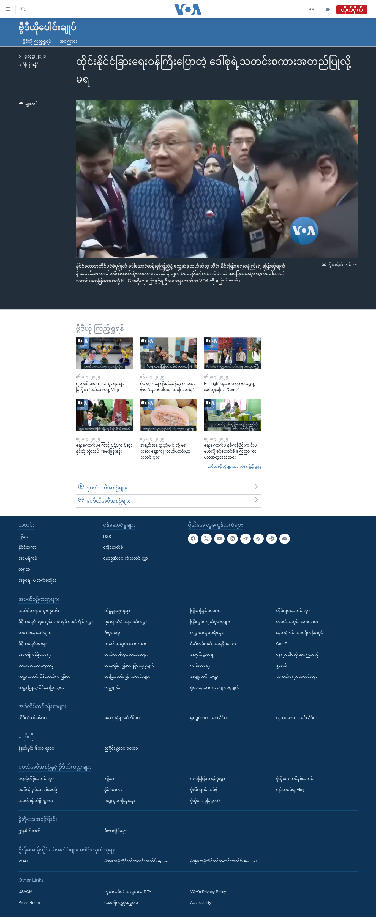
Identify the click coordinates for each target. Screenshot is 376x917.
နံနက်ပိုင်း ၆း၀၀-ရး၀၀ (36, 748)
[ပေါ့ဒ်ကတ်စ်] (271, 539)
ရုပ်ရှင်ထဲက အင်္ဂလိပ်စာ (209, 717)
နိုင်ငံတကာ (27, 547)
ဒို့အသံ (281, 665)
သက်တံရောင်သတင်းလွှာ (296, 676)
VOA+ (23, 861)
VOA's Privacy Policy (208, 891)
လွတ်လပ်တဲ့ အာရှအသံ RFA (127, 891)
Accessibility (200, 902)
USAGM (25, 891)
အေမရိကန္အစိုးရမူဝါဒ (121, 902)
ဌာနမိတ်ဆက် (29, 831)
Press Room (29, 902)
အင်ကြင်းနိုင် (28, 64)
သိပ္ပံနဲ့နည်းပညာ (117, 610)
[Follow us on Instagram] (232, 539)
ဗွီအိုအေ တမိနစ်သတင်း (295, 778)
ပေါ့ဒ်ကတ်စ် (113, 547)
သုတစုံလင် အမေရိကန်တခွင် (299, 632)
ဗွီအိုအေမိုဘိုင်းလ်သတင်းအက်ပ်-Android (223, 861)
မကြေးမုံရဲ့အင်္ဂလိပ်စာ (122, 717)
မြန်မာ (23, 536)
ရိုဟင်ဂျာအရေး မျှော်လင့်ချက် (214, 687)
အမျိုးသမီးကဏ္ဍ (204, 676)
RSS (107, 536)
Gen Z (281, 643)
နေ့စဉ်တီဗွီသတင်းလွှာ (36, 778)
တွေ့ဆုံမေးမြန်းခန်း (119, 800)
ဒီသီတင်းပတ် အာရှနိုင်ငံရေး (213, 643)
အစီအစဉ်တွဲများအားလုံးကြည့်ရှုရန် (234, 466)
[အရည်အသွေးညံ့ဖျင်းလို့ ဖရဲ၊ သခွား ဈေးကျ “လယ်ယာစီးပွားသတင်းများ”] (168, 415)
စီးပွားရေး (112, 632)
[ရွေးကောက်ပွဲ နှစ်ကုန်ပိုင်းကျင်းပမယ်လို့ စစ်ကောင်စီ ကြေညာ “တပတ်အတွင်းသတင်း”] (232, 415)
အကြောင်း (68, 41)
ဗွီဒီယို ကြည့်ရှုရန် (37, 41)
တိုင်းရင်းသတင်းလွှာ (293, 610)
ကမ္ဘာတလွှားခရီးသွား (207, 632)
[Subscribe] (284, 539)
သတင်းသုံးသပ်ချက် (35, 632)
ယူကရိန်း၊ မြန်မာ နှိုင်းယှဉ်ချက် (129, 665)
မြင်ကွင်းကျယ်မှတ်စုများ (210, 621)
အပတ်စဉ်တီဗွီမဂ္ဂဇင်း (35, 800)
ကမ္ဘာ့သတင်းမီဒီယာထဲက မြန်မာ (44, 676)
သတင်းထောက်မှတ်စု (35, 665)
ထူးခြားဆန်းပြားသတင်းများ (127, 676)
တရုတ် (24, 569)
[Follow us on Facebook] (193, 539)
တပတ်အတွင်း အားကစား (125, 643)
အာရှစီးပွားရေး (202, 654)
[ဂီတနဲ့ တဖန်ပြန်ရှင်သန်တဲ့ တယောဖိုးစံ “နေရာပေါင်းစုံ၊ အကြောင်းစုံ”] (168, 353)
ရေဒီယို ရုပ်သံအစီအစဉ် (37, 789)
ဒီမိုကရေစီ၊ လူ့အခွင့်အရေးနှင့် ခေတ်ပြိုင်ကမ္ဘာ (55, 621)
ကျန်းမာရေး (200, 665)
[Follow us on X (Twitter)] (206, 539)
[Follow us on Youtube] (219, 539)
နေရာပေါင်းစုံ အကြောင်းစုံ (297, 654)
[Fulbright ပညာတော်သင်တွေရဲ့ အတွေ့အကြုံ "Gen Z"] (232, 353)
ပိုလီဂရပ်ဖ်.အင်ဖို (203, 789)
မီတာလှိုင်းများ (116, 831)
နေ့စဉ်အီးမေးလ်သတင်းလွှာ (125, 558)
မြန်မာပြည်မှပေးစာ (205, 610)
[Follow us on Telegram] (245, 539)
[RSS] (258, 539)
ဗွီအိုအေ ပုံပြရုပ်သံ (205, 800)
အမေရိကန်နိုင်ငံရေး (34, 654)
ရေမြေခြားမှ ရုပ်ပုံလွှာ (207, 778)
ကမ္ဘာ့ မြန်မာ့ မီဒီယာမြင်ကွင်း (41, 687)
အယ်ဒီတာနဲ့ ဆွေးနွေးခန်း (38, 610)
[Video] (328, 9)
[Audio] (311, 9)
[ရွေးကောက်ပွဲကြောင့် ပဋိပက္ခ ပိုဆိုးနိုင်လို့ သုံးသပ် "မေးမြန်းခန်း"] (104, 415)
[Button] (28, 105)
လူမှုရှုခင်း (112, 687)
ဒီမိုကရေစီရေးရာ (32, 643)
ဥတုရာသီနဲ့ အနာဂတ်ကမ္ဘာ (125, 621)
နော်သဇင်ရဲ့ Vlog (290, 789)
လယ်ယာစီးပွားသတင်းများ (126, 654)
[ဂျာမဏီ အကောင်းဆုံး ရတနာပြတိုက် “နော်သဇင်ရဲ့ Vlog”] (104, 353)
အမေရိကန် (27, 558)
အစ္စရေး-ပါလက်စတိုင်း (37, 580)
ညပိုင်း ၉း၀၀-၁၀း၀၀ (121, 748)
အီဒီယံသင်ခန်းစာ (32, 717)
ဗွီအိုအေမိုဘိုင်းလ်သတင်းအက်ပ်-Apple (136, 861)
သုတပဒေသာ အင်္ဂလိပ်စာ (296, 717)
